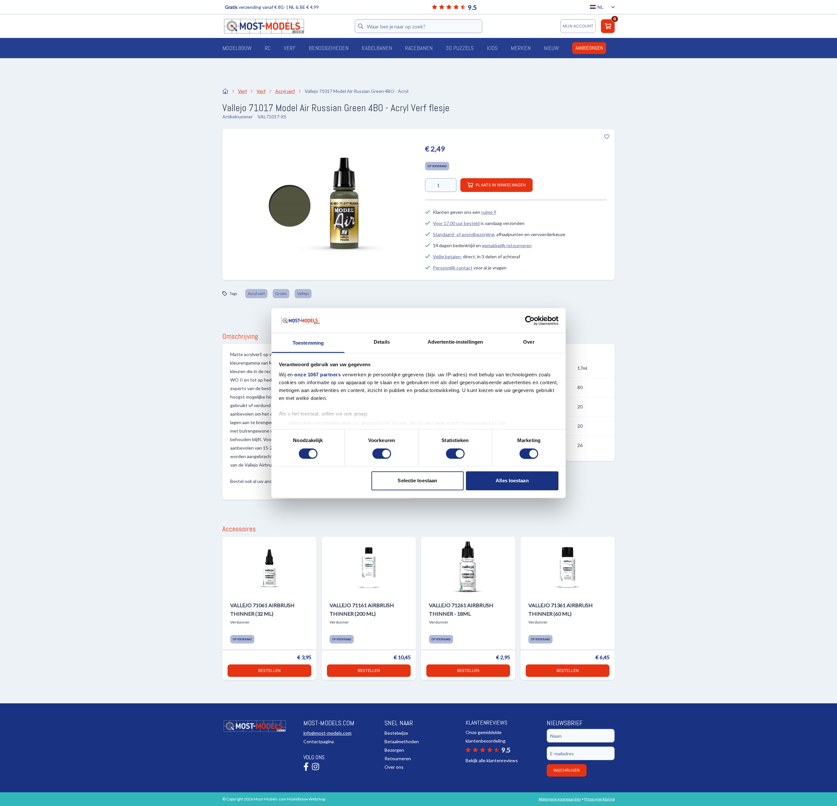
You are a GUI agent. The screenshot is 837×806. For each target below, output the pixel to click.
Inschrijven (567, 770)
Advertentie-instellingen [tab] (455, 342)
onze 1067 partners (317, 375)
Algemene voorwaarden (559, 799)
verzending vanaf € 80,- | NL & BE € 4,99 (272, 7)
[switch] (381, 453)
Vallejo (303, 293)
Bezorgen (394, 750)
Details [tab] (382, 342)
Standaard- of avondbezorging (463, 234)
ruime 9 (488, 212)
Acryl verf (256, 293)
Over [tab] (528, 342)
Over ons (393, 767)
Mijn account (578, 26)
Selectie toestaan (417, 481)
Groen (281, 293)
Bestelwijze (396, 733)
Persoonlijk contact (452, 267)
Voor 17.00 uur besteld (456, 223)
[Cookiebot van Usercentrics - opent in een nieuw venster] (529, 320)
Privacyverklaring (599, 799)
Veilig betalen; (447, 256)
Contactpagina (318, 741)
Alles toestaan (512, 481)
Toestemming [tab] (308, 343)
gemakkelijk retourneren (507, 245)
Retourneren (397, 758)
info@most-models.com (327, 733)
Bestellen (269, 670)
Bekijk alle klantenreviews (492, 760)
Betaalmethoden (401, 741)
